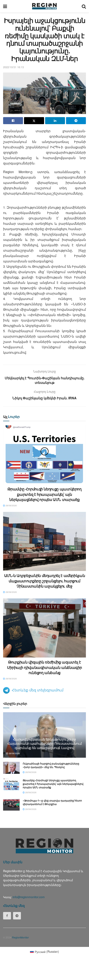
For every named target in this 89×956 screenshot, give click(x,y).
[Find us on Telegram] (17, 915)
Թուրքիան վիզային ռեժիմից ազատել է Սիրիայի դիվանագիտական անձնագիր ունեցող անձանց (44, 667)
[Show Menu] (5, 6)
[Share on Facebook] (13, 120)
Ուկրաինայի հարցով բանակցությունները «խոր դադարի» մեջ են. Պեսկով (51, 765)
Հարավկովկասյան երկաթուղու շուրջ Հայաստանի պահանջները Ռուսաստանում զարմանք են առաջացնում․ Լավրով (44, 743)
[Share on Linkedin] (55, 120)
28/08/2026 (11, 505)
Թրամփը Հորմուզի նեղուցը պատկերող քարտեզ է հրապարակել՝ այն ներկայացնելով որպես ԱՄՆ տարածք (44, 494)
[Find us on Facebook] (7, 915)
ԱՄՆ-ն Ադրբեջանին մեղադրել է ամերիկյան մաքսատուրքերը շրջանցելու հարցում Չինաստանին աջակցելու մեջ (44, 581)
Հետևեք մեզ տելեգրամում (37, 689)
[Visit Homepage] (44, 6)
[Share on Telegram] (76, 120)
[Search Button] (84, 6)
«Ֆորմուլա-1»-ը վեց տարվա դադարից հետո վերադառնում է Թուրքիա (52, 802)
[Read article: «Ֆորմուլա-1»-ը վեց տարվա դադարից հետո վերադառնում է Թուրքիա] (11, 805)
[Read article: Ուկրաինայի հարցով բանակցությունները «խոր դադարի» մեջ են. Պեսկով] (11, 768)
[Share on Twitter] (34, 120)
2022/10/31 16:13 (13, 67)
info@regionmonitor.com (29, 897)
